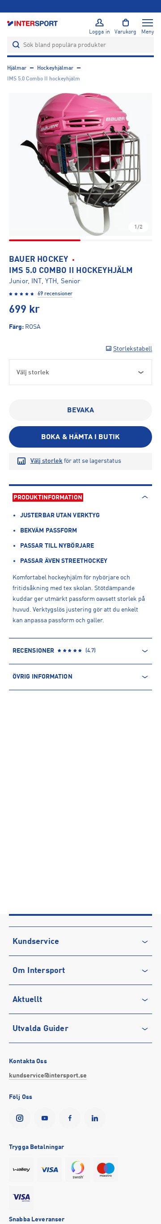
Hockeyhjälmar (55, 68)
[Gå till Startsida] (33, 23)
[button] (80, 164)
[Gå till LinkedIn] (96, 1118)
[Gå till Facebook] (71, 1118)
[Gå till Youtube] (46, 1118)
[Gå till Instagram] (21, 1118)
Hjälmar (16, 68)
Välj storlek (46, 460)
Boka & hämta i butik (80, 437)
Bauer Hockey (38, 259)
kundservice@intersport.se (48, 1075)
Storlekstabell (132, 348)
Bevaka (80, 410)
